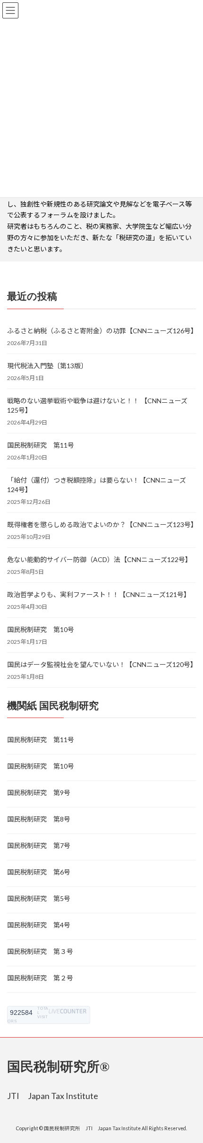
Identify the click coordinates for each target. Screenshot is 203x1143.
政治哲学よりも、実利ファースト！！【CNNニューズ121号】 (98, 594)
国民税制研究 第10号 (40, 629)
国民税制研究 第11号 (40, 445)
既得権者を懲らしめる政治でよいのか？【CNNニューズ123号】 (101, 524)
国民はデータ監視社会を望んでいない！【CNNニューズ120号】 (101, 664)
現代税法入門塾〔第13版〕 (47, 366)
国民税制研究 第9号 (38, 792)
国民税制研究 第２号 (40, 978)
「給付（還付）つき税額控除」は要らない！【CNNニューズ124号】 (96, 485)
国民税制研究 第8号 (38, 819)
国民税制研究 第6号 (38, 872)
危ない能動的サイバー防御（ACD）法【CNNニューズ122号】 (99, 559)
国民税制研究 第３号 (40, 951)
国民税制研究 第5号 (38, 898)
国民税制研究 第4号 (38, 925)
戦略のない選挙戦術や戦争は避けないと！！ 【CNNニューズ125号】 (97, 405)
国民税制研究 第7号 (38, 845)
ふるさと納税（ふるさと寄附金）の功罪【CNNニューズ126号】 (101, 331)
